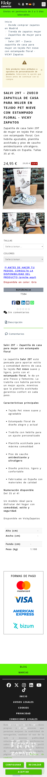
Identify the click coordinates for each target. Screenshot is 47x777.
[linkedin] (23, 303)
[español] (30, 4)
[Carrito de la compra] (27, 4)
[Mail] (28, 303)
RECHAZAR (35, 764)
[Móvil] (33, 4)
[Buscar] (19, 4)
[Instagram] (24, 686)
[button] (23, 4)
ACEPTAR (23, 771)
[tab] (23, 322)
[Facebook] (14, 303)
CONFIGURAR (13, 764)
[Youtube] (39, 686)
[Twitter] (18, 303)
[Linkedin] (31, 686)
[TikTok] (24, 690)
